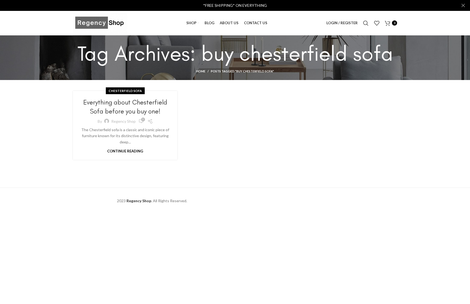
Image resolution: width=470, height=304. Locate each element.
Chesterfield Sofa (125, 91)
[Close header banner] (463, 5)
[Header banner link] (227, 5)
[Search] (365, 23)
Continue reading (125, 151)
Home (200, 71)
